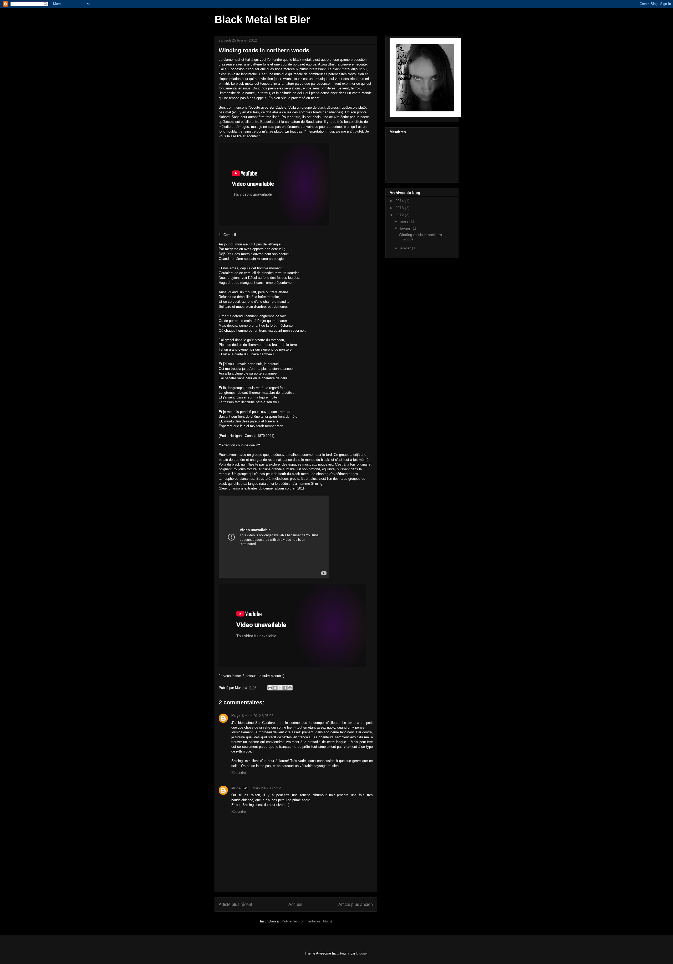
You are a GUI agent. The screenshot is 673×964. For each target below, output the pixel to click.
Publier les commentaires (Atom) (307, 921)
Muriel (236, 788)
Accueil (295, 904)
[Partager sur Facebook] (285, 687)
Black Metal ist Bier (262, 19)
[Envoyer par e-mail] (270, 687)
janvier (406, 248)
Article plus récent (235, 904)
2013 (400, 208)
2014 (400, 201)
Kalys (235, 716)
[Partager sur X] (280, 687)
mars (404, 221)
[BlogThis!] (275, 687)
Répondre (238, 773)
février (405, 228)
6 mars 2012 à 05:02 (257, 716)
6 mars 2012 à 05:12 (265, 788)
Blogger (362, 953)
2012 (400, 215)
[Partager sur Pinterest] (290, 687)
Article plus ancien (355, 904)
